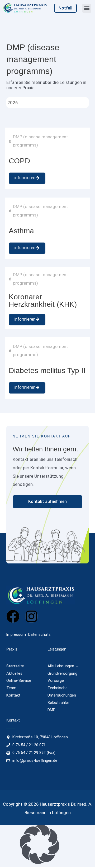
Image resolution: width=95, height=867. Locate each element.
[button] (86, 8)
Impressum (16, 634)
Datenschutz (39, 634)
